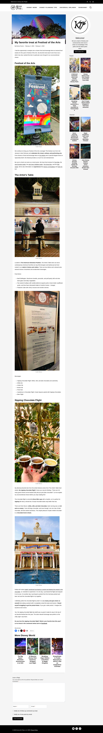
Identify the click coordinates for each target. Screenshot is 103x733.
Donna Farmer (20, 46)
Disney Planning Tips (48, 7)
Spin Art (60, 167)
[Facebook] (87, 2)
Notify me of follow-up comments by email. (26, 711)
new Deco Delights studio (36, 164)
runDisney (83, 7)
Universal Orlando (68, 7)
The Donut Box (47, 164)
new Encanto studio (20, 164)
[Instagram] (93, 2)
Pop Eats (56, 162)
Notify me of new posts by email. (23, 714)
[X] (90, 2)
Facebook (44, 623)
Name (15, 706)
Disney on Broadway (49, 167)
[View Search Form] (90, 7)
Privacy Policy (34, 730)
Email (33, 706)
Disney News (32, 7)
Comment (15, 681)
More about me (79, 51)
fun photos (42, 155)
